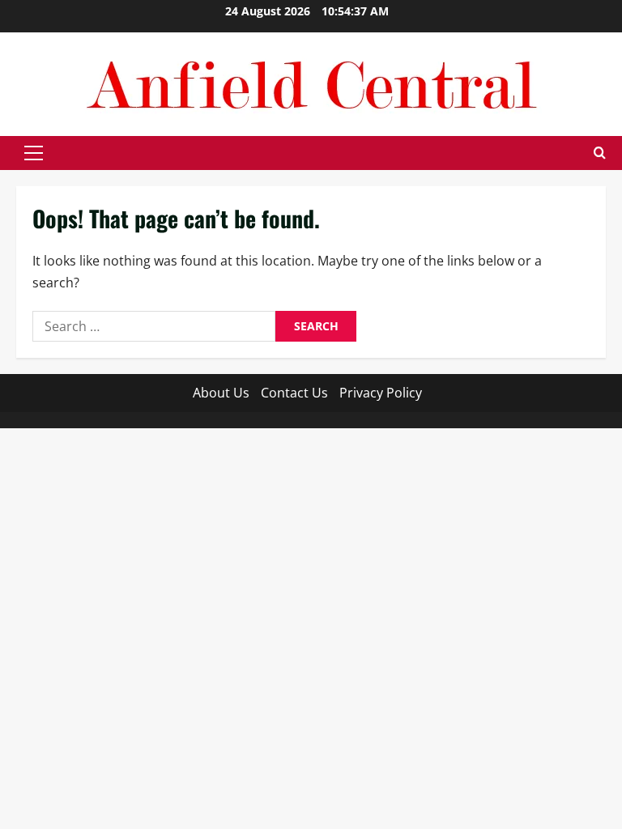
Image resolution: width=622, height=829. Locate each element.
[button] (33, 153)
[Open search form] (600, 153)
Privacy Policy (380, 393)
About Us (221, 393)
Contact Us (294, 393)
